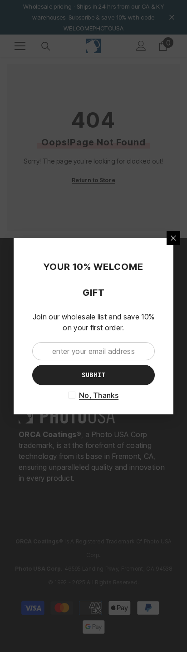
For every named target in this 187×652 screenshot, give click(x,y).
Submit (93, 375)
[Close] (173, 238)
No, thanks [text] (98, 395)
